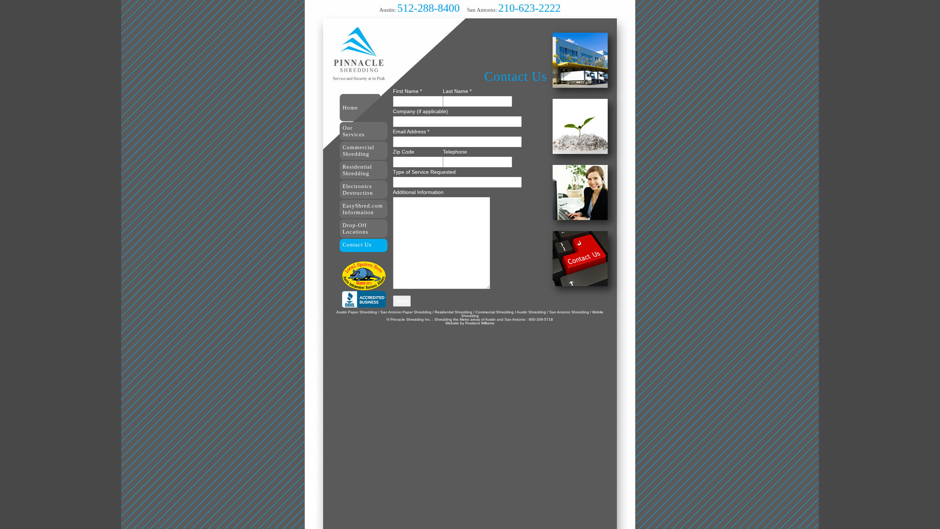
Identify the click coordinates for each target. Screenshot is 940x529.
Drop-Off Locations (355, 228)
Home (350, 108)
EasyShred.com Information (363, 209)
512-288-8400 (428, 8)
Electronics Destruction (358, 189)
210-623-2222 (529, 8)
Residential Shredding (357, 170)
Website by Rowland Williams (469, 323)
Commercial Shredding (358, 150)
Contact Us (357, 245)
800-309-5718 (541, 319)
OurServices (354, 131)
